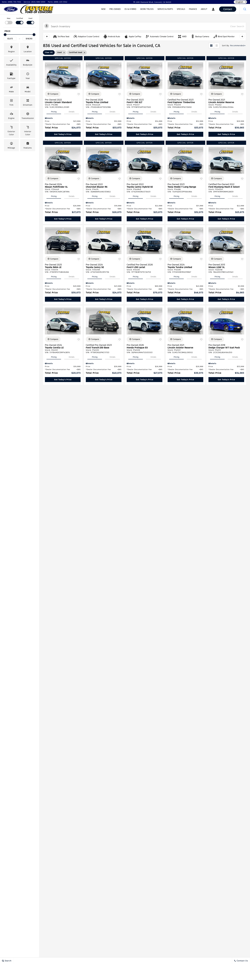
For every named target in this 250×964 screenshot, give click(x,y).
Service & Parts (165, 9)
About (204, 9)
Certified (19, 18)
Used (30, 18)
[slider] (5, 34)
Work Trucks (147, 9)
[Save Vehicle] (79, 94)
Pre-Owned (115, 9)
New (103, 9)
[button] (245, 9)
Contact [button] (227, 9)
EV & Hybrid (130, 9)
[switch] (8, 20)
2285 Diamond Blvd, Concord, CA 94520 (153, 2)
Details (71, 112)
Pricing (54, 112)
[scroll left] (47, 36)
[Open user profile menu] (213, 9)
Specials (181, 9)
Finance (193, 9)
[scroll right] (242, 36)
